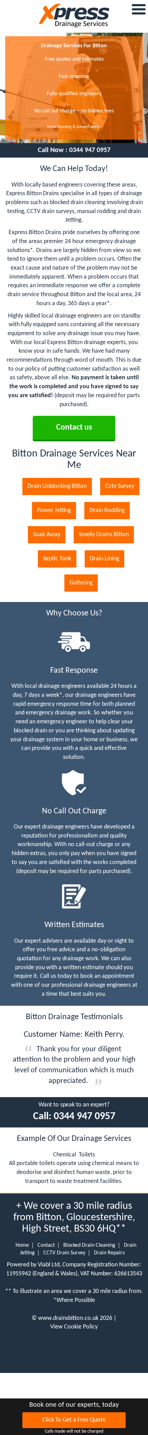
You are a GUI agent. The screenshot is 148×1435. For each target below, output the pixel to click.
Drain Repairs (109, 1253)
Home (22, 1245)
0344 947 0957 (89, 150)
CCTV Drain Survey (64, 1253)
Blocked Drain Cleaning (89, 1245)
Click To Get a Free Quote (74, 1420)
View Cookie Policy (74, 1327)
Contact (46, 1245)
